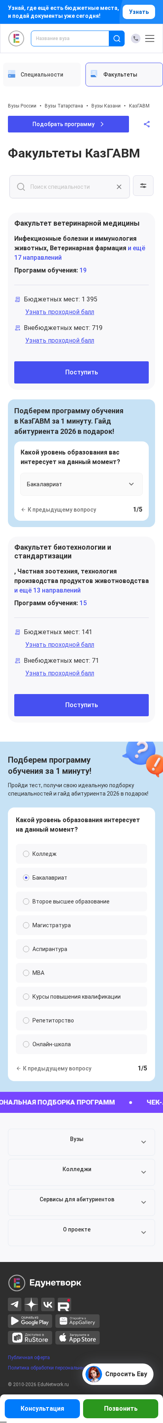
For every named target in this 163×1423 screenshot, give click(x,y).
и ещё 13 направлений (47, 590)
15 (83, 603)
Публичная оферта (29, 1357)
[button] (81, 1142)
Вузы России (22, 106)
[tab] (42, 74)
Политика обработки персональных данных (57, 1368)
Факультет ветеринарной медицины (77, 223)
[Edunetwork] (16, 38)
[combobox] (75, 38)
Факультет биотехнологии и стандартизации (62, 551)
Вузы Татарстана (64, 106)
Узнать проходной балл (59, 312)
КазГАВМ (139, 106)
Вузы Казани (106, 106)
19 (83, 270)
